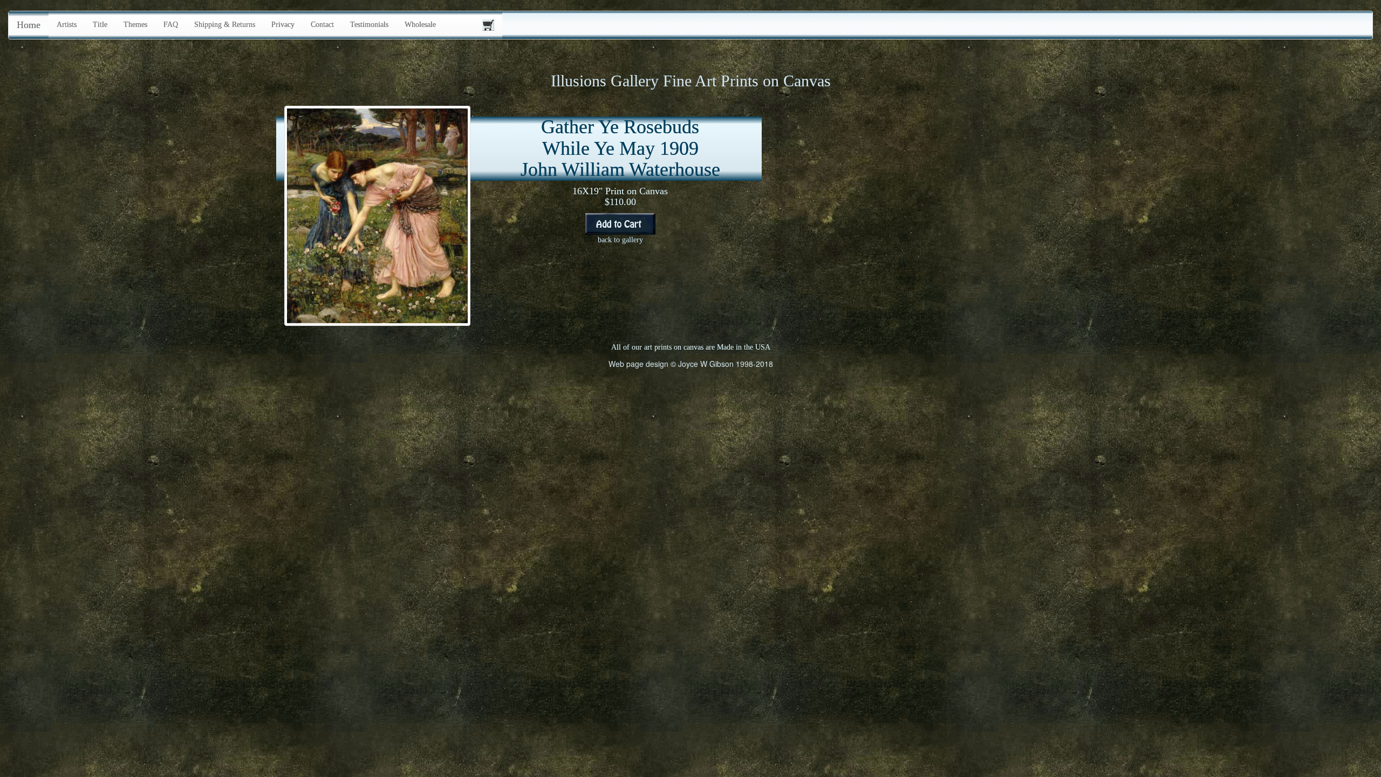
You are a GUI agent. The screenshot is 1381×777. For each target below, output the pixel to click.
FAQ (170, 25)
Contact (322, 25)
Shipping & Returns (224, 25)
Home (28, 24)
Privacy (283, 25)
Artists (67, 25)
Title (100, 25)
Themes (135, 25)
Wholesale (420, 25)
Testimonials (369, 25)
